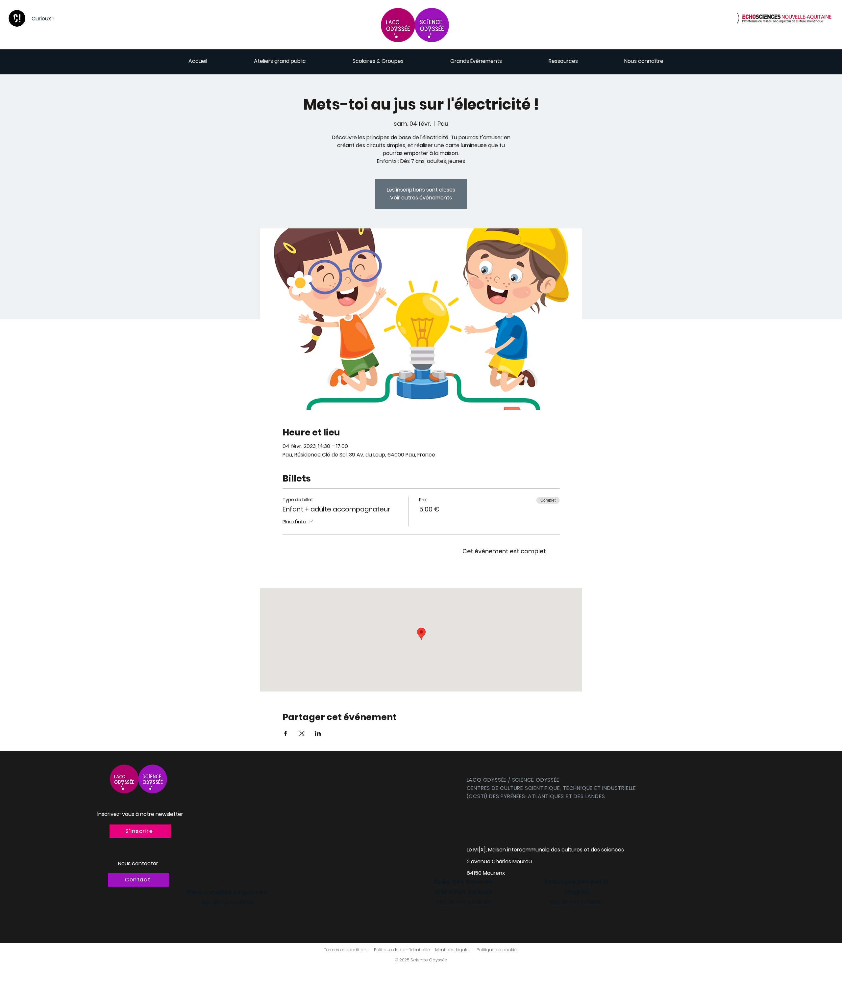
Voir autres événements (421, 197)
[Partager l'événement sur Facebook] (286, 733)
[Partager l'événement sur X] (302, 733)
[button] (140, 831)
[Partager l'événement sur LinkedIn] (318, 733)
